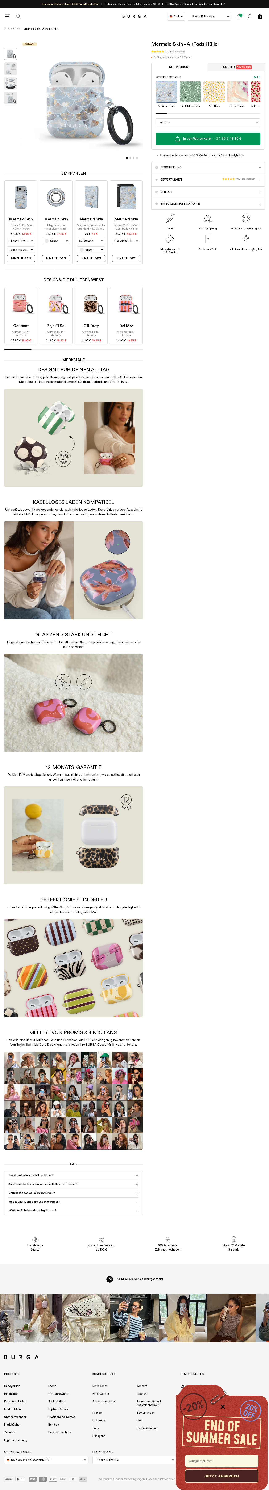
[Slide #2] (133, 158)
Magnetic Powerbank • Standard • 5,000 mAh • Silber (91, 227)
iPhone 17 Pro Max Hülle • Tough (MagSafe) (21, 227)
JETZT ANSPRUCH (221, 1476)
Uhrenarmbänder (15, 1416)
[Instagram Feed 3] (231, 1318)
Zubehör (9, 1432)
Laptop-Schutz (58, 1409)
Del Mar (126, 326)
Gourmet (21, 326)
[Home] (135, 16)
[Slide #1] (130, 158)
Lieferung (98, 1420)
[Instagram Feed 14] (86, 1318)
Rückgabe (98, 1436)
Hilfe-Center (100, 1393)
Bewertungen (146, 1412)
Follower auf (140, 1279)
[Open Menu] (7, 16)
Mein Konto (100, 1386)
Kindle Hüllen (12, 1409)
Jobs (95, 1428)
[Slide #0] (127, 158)
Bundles (236, 67)
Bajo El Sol (56, 326)
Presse (97, 1412)
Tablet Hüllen (56, 1401)
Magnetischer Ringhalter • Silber (56, 227)
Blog (139, 1420)
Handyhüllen (12, 1386)
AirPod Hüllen (12, 28)
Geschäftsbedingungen (129, 1479)
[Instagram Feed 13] (38, 1318)
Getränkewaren (58, 1393)
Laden (52, 1386)
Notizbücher (12, 1424)
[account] (250, 16)
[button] (168, 52)
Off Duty (91, 326)
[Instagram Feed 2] (183, 1318)
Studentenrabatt (103, 1401)
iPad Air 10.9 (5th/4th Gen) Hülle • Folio (126, 227)
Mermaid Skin (21, 219)
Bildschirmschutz (59, 1432)
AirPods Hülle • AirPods (21, 334)
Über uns (142, 1393)
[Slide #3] (137, 158)
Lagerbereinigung (15, 1440)
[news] (239, 16)
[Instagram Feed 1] (134, 1318)
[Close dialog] (223, 1406)
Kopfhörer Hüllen (15, 1401)
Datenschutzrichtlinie (160, 1479)
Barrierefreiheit (147, 1428)
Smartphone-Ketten (61, 1416)
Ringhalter (11, 1393)
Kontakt (142, 1386)
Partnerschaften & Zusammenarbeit (149, 1403)
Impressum (105, 1479)
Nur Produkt (179, 67)
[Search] (18, 16)
